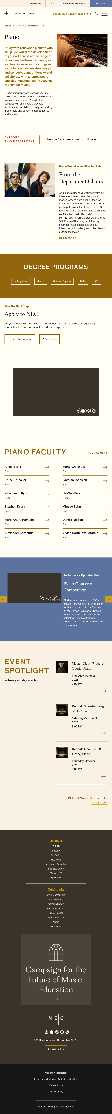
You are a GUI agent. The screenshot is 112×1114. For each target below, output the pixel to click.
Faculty (56, 851)
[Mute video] (86, 411)
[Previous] (3, 599)
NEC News (56, 860)
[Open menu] (104, 14)
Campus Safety (56, 904)
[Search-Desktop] (97, 14)
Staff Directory (56, 899)
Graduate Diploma (62, 281)
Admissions (49, 339)
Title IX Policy (56, 1085)
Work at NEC (56, 873)
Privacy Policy (56, 1092)
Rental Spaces (56, 913)
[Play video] (92, 411)
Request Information (20, 339)
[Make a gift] (56, 969)
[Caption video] (79, 411)
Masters (41, 281)
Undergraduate (21, 281)
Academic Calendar (56, 864)
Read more (68, 238)
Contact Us (56, 1049)
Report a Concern (56, 908)
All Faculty (97, 453)
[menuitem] (93, 139)
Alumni (56, 922)
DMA (83, 281)
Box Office (56, 855)
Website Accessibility (56, 1073)
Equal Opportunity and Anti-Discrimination (55, 1079)
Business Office (56, 869)
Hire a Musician (56, 917)
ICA (96, 281)
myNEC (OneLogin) (56, 895)
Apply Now (56, 878)
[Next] (108, 599)
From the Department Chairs (63, 139)
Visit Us (56, 846)
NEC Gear (56, 926)
